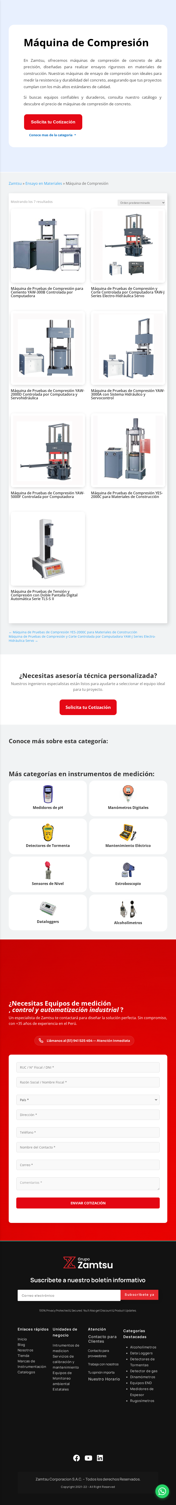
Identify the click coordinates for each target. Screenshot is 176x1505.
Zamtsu (15, 183)
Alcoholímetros (143, 1347)
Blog (21, 1344)
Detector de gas (144, 1371)
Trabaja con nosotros (103, 1364)
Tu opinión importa (101, 1372)
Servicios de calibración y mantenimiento (66, 1362)
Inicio (22, 1339)
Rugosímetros (142, 1400)
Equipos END (141, 1382)
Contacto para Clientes (102, 1339)
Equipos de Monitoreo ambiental (62, 1378)
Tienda (23, 1355)
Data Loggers (141, 1353)
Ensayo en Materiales (43, 183)
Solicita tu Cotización (53, 122)
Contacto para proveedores (98, 1353)
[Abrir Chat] (162, 1491)
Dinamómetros (142, 1376)
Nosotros (25, 1350)
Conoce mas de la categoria (50, 135)
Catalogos (26, 1372)
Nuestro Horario (104, 1379)
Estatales (61, 1389)
